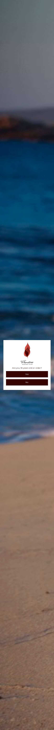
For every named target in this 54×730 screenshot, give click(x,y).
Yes (27, 374)
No (27, 382)
